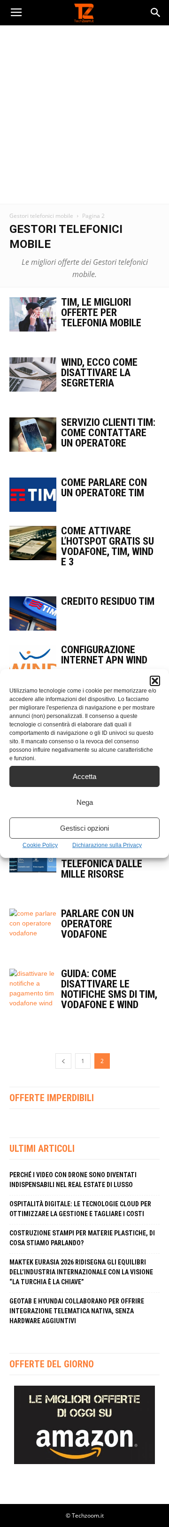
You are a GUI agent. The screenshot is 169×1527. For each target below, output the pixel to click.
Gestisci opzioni (84, 828)
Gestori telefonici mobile (41, 216)
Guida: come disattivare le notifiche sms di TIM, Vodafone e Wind (109, 989)
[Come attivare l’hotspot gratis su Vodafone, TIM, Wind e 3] (32, 543)
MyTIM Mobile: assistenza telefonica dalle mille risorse (101, 858)
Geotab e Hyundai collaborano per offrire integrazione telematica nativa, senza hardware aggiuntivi (76, 1311)
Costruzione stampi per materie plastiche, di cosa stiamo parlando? (82, 1238)
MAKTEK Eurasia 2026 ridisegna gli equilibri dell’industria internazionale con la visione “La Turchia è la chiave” (81, 1272)
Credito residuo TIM (107, 601)
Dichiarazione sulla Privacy (107, 845)
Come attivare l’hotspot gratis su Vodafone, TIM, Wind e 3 (107, 546)
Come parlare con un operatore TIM (104, 488)
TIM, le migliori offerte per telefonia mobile (101, 312)
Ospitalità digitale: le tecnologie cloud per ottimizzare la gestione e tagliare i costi (80, 1209)
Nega (85, 802)
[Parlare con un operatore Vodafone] (32, 926)
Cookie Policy (40, 845)
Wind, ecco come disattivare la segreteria (99, 372)
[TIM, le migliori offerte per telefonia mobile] (32, 314)
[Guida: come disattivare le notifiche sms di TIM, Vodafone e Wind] (32, 988)
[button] (155, 681)
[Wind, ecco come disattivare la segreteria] (32, 374)
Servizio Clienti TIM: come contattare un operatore (108, 432)
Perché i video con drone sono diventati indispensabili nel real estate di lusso (73, 1179)
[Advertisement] (84, 114)
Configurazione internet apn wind (104, 655)
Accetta (84, 776)
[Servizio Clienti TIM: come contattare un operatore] (32, 434)
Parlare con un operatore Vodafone (97, 924)
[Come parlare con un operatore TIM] (32, 495)
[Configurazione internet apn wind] (32, 662)
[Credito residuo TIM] (32, 613)
